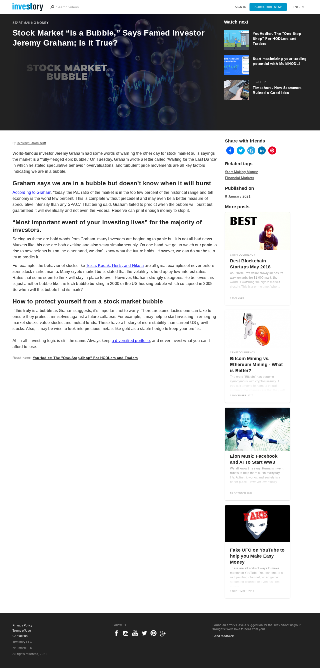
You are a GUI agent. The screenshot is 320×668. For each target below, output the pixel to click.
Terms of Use (21, 630)
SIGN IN (241, 7)
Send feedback (223, 636)
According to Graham (31, 192)
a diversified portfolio (131, 341)
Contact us (20, 636)
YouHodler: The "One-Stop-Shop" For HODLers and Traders (85, 358)
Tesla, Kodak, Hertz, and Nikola (115, 265)
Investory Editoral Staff (31, 142)
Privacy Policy (22, 625)
